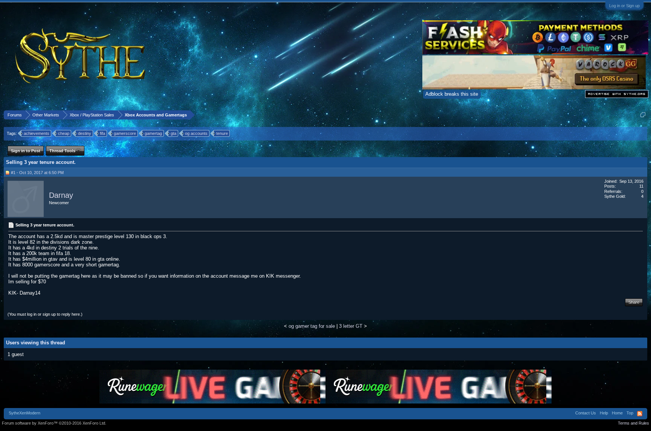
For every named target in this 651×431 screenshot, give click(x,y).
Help (604, 413)
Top (630, 413)
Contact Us (585, 413)
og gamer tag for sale (312, 326)
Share (633, 302)
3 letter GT (350, 326)
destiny (84, 133)
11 (641, 186)
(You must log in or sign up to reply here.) (45, 314)
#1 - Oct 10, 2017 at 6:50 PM (37, 172)
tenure (222, 133)
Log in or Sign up (624, 5)
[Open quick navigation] (642, 114)
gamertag (153, 133)
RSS (639, 413)
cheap (63, 133)
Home (617, 413)
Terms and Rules (633, 423)
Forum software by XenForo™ (54, 423)
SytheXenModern (24, 413)
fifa (102, 133)
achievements (36, 133)
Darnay (61, 195)
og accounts (196, 133)
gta (173, 133)
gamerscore (125, 133)
